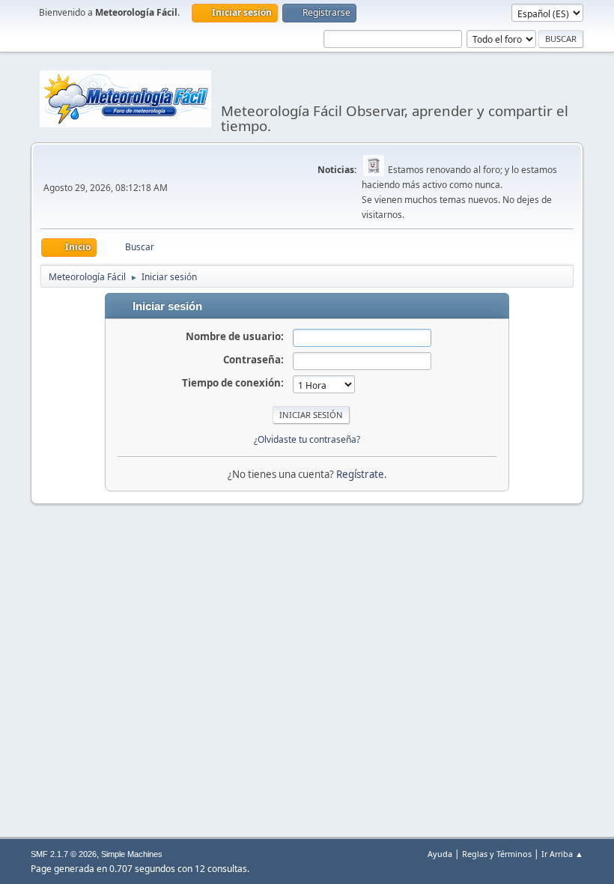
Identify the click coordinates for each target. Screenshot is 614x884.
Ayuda (440, 853)
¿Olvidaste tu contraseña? (307, 439)
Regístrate (360, 474)
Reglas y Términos (497, 853)
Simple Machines (131, 854)
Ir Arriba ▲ (562, 853)
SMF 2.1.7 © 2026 (64, 854)
